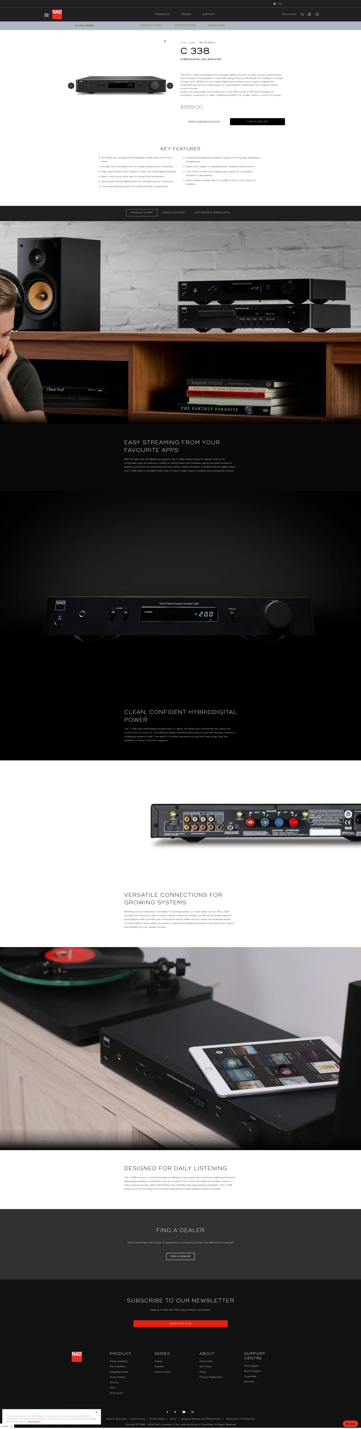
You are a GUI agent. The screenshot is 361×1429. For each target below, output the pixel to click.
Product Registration (210, 1377)
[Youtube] (183, 1412)
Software (249, 1381)
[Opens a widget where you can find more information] (350, 1424)
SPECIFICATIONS (185, 25)
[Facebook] (167, 1412)
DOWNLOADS (216, 25)
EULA (173, 1419)
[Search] (302, 14)
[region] (180, 173)
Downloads (250, 1376)
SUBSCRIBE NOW (181, 1323)
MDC (112, 1387)
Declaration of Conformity (240, 1419)
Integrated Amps (119, 1372)
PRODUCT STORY (151, 25)
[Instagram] (192, 1412)
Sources (114, 1382)
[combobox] (7, 1426)
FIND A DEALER (289, 14)
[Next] (170, 86)
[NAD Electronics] (57, 14)
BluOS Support (252, 1371)
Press (202, 1372)
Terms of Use (138, 1419)
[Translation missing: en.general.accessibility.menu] (46, 14)
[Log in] (308, 14)
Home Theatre (117, 1377)
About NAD (205, 1361)
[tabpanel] (180, 715)
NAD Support (251, 1366)
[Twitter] (174, 1412)
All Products (116, 1393)
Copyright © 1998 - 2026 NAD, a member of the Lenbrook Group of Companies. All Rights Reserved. (180, 1424)
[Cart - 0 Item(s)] (317, 14)
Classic (158, 1361)
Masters (159, 1366)
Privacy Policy (157, 1419)
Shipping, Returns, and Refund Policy (201, 1419)
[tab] (141, 212)
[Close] (96, 1412)
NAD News (205, 1366)
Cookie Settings (116, 1419)
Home (183, 43)
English (5, 1426)
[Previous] (71, 86)
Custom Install (162, 1372)
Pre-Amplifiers (117, 1366)
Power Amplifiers (119, 1361)
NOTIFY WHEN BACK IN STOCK (204, 121)
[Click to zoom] (165, 41)
